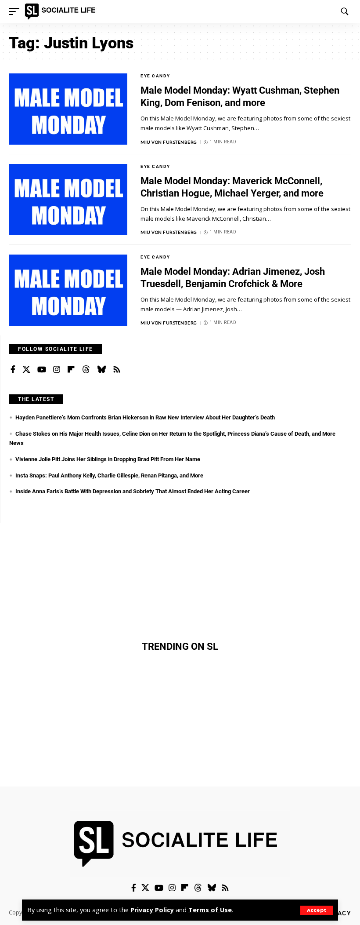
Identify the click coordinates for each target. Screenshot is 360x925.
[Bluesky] (101, 370)
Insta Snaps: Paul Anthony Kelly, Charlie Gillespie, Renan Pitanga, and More (109, 475)
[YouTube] (41, 370)
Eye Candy (155, 75)
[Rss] (117, 370)
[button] (316, 910)
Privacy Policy (152, 910)
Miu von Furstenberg (168, 142)
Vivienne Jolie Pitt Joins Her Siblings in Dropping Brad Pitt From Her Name (107, 459)
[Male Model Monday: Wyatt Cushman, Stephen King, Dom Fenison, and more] (68, 109)
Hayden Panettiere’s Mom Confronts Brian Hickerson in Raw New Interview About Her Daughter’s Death (145, 417)
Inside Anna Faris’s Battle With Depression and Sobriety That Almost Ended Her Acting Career (132, 491)
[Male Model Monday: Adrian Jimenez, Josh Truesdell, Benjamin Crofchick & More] (68, 290)
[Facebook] (13, 370)
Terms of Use (210, 910)
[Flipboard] (71, 370)
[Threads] (86, 370)
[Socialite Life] (62, 11)
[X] (26, 370)
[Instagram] (56, 370)
